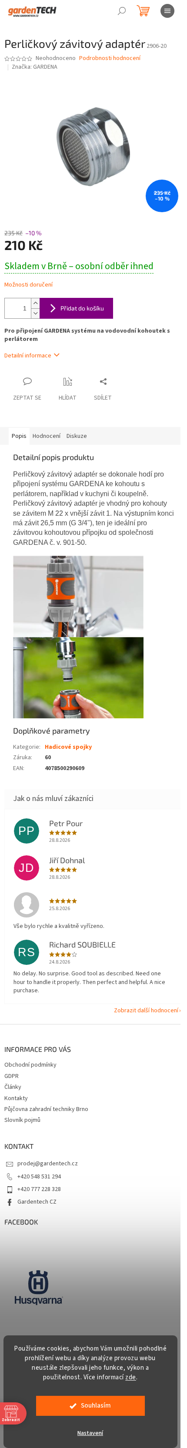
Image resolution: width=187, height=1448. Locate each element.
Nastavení (90, 1433)
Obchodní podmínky (30, 1065)
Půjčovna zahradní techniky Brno (46, 1109)
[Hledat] (121, 11)
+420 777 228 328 (39, 1189)
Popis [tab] (19, 436)
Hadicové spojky (68, 747)
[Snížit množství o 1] (35, 313)
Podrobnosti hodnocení (109, 58)
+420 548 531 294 (39, 1176)
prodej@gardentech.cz (47, 1163)
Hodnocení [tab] (46, 436)
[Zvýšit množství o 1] (35, 303)
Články (12, 1087)
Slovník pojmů (22, 1120)
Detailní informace (27, 355)
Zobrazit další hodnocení (146, 1010)
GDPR (11, 1076)
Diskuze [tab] (77, 436)
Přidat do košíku (82, 308)
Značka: (34, 67)
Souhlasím (96, 1405)
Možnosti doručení (28, 285)
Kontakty (16, 1098)
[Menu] (167, 11)
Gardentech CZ (37, 1202)
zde (130, 1377)
